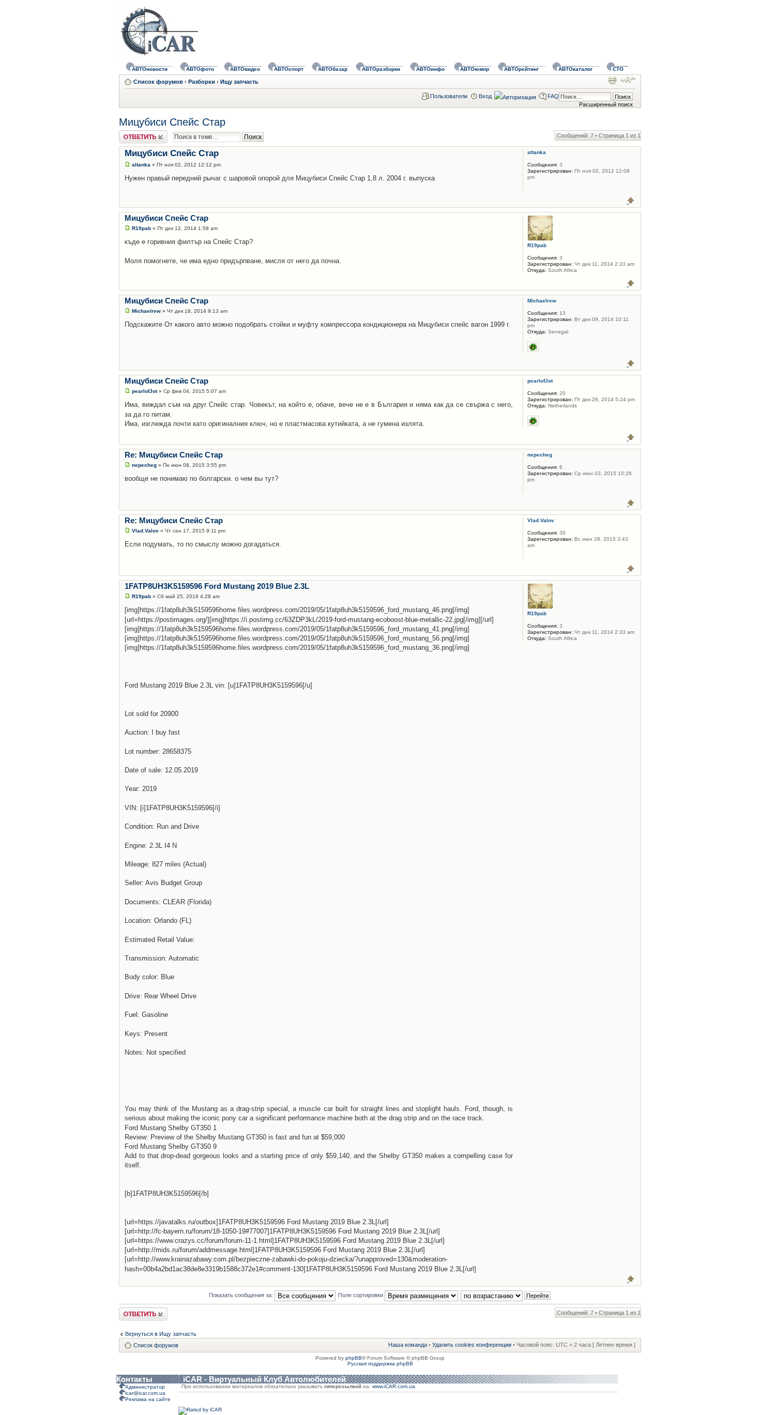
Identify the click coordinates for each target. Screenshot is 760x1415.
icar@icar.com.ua (145, 1393)
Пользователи (448, 96)
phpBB (353, 1358)
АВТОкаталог (575, 69)
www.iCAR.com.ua (393, 1386)
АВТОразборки (381, 69)
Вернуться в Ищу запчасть (160, 1334)
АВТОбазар (332, 69)
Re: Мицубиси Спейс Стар (174, 454)
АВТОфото (200, 69)
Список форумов (158, 82)
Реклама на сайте (148, 1399)
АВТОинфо (430, 69)
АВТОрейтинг (521, 69)
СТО (618, 69)
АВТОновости (150, 69)
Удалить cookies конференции (471, 1345)
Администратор (145, 1387)
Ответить (131, 133)
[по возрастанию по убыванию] (506, 1295)
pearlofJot (144, 391)
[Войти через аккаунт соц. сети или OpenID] (515, 96)
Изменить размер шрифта (627, 79)
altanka (141, 165)
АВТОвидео (245, 69)
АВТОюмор (474, 69)
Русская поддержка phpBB (380, 1363)
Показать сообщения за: (242, 1295)
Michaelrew (146, 311)
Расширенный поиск (606, 104)
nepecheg (144, 465)
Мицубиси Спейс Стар (172, 122)
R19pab (141, 228)
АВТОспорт (288, 69)
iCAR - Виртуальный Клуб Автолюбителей (264, 1379)
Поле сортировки (361, 1295)
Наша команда (407, 1345)
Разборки (201, 82)
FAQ (553, 96)
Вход (485, 96)
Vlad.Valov (145, 531)
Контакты (134, 1379)
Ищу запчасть (239, 82)
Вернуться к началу (631, 200)
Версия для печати (612, 79)
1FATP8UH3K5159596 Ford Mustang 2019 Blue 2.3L (217, 586)
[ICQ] (533, 347)
